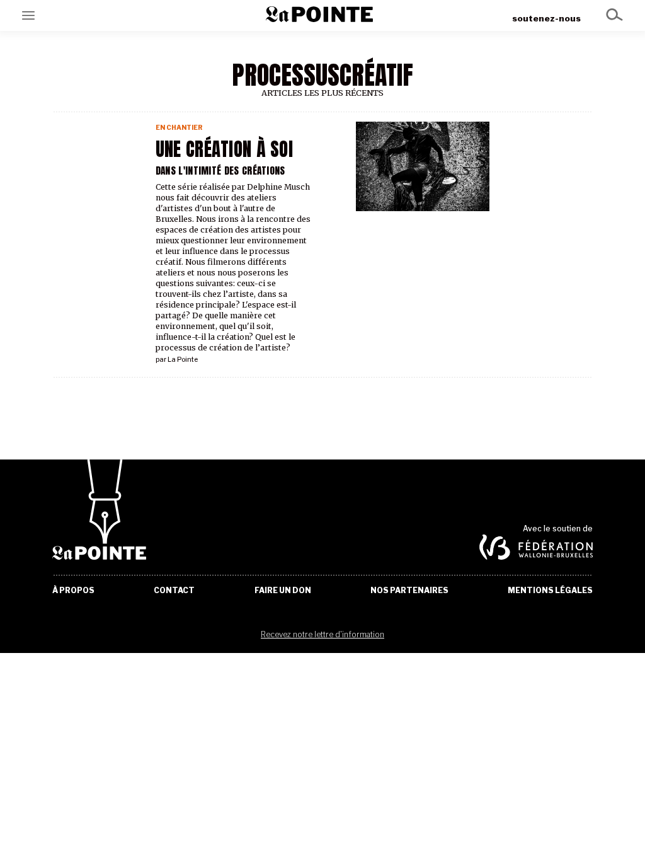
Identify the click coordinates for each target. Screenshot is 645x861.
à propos (73, 590)
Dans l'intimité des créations (220, 170)
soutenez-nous (546, 18)
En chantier (179, 128)
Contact (174, 590)
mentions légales (550, 590)
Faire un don (282, 590)
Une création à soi (224, 149)
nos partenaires (409, 590)
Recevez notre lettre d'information (322, 634)
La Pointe (183, 359)
